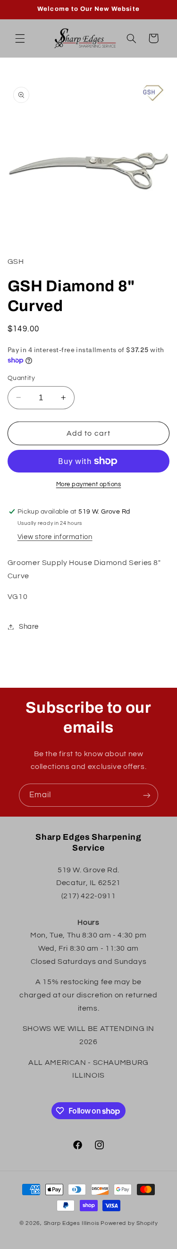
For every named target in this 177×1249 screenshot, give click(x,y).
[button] (20, 38)
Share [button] (29, 626)
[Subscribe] (147, 795)
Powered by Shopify (129, 1223)
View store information (55, 536)
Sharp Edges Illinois (72, 1223)
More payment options (88, 484)
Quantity (21, 378)
